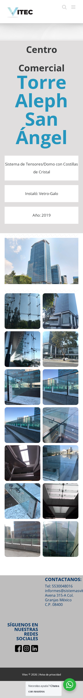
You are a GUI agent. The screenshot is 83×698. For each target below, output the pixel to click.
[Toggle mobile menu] (73, 7)
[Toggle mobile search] (64, 7)
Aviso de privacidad (50, 674)
